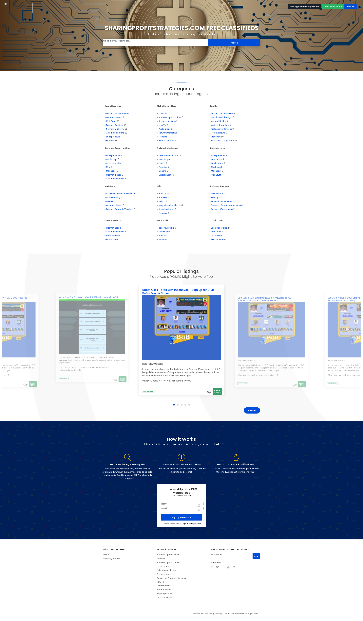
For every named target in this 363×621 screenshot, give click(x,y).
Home (106, 554)
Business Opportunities (117, 113)
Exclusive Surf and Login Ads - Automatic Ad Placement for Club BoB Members (264, 299)
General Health (218, 121)
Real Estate (216, 159)
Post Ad (350, 6)
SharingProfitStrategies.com (304, 6)
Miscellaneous (166, 174)
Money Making (113, 197)
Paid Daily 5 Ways (111, 558)
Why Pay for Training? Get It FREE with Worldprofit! (88, 297)
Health (162, 163)
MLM (108, 167)
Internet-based (113, 174)
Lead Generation (219, 227)
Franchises (111, 239)
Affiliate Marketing (115, 132)
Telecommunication (169, 155)
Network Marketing (115, 129)
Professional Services (221, 129)
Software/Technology (222, 209)
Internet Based (113, 227)
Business (163, 197)
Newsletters (164, 231)
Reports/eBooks (166, 209)
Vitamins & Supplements (223, 140)
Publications (165, 129)
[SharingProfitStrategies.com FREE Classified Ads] (18, 7)
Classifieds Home (333, 6)
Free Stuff (216, 174)
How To (162, 125)
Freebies (110, 140)
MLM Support (165, 159)
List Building (216, 235)
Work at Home (113, 235)
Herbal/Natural (218, 132)
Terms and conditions (202, 613)
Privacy (219, 613)
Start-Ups (216, 167)
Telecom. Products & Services (226, 205)
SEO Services (217, 239)
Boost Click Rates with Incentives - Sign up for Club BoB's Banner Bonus (178, 291)
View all (252, 410)
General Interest (114, 117)
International (112, 163)
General (162, 170)
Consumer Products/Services (120, 193)
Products (163, 235)
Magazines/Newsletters (170, 205)
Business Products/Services (119, 209)
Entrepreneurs (113, 136)
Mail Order (111, 121)
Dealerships (112, 159)
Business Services (114, 125)
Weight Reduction (220, 125)
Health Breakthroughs (221, 117)
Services (163, 239)
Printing (215, 197)
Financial (163, 113)
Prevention (216, 136)
